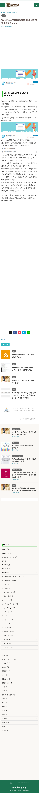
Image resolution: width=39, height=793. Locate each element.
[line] (28, 332)
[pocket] (19, 332)
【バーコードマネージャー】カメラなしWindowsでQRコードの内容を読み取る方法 (24, 475)
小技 (4, 339)
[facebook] (15, 332)
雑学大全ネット (19, 787)
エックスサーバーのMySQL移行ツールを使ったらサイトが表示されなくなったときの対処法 (24, 395)
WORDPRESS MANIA (23, 783)
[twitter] (10, 332)
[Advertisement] (19, 48)
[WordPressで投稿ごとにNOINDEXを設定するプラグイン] (24, 332)
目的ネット (13, 783)
